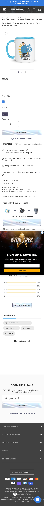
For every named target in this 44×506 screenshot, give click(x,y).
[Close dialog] (42, 232)
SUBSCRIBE (22, 270)
